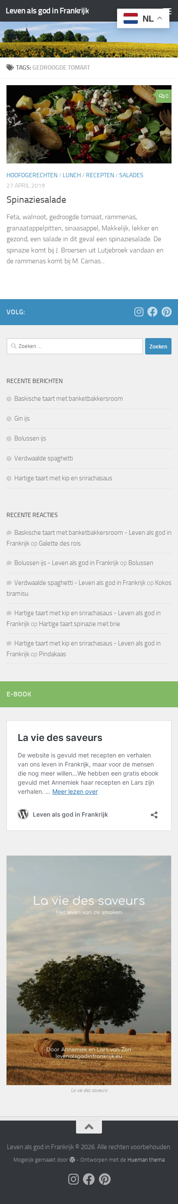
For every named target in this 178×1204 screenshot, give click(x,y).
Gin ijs (22, 418)
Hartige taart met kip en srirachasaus (63, 478)
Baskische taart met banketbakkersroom (68, 398)
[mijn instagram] (139, 312)
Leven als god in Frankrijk (47, 11)
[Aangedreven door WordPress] (72, 1159)
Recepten (100, 175)
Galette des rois (60, 543)
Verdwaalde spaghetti (43, 458)
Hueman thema (146, 1159)
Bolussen (140, 563)
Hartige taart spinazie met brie (79, 624)
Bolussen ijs (30, 438)
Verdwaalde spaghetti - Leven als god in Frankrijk (80, 583)
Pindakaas (52, 654)
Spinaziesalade (36, 199)
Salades (131, 175)
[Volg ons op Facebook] (152, 312)
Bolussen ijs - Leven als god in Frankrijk (66, 563)
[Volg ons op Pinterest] (166, 312)
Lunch (72, 175)
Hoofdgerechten (31, 175)
